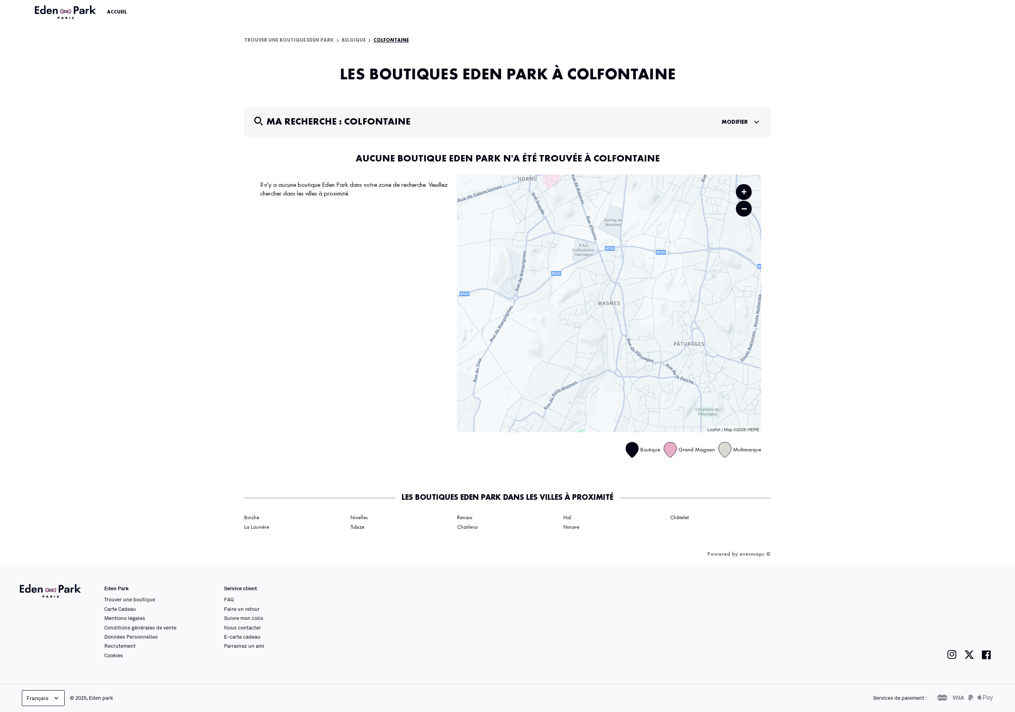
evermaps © (755, 554)
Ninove (571, 527)
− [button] (744, 208)
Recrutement (120, 646)
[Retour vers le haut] (985, 626)
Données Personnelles (131, 636)
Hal (567, 517)
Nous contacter (242, 627)
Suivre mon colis (243, 618)
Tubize (357, 527)
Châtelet (679, 517)
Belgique (354, 40)
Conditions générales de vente (140, 627)
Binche (251, 517)
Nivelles (359, 517)
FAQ (229, 599)
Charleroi (467, 527)
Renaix (464, 517)
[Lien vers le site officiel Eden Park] (66, 12)
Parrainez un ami (244, 646)
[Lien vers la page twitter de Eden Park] (969, 654)
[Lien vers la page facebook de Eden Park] (986, 654)
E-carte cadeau (242, 636)
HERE (753, 429)
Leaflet (713, 429)
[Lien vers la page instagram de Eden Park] (952, 654)
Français (37, 698)
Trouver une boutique (129, 599)
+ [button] (744, 192)
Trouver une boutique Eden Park (289, 40)
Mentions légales (124, 618)
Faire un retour (242, 609)
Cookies (113, 655)
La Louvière (256, 527)
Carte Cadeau (120, 609)
